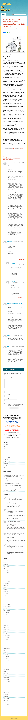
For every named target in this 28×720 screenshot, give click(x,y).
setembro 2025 (7, 585)
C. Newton (6, 446)
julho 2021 (6, 671)
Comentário (10, 377)
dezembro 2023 (7, 629)
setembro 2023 (7, 635)
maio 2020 (6, 694)
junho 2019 (6, 698)
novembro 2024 (7, 606)
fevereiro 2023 (7, 648)
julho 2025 (6, 589)
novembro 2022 (7, 654)
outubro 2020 (7, 683)
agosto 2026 (6, 562)
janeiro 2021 (6, 679)
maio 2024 (6, 618)
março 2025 (6, 597)
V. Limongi (6, 467)
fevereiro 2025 (7, 600)
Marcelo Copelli (7, 457)
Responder (21, 237)
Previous (5, 153)
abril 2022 (6, 665)
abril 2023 (6, 644)
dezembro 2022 (7, 652)
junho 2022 (6, 660)
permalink (21, 148)
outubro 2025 (7, 583)
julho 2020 (6, 690)
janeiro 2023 (6, 650)
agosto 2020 (6, 688)
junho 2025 (6, 591)
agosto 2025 (6, 587)
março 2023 (6, 646)
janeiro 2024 (6, 627)
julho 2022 (6, 658)
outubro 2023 (7, 633)
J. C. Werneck (7, 453)
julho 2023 (6, 639)
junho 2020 (6, 692)
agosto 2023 (6, 637)
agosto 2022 (6, 656)
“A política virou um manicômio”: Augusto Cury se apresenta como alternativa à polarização (15, 499)
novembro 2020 (7, 681)
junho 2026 (6, 566)
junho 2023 (6, 641)
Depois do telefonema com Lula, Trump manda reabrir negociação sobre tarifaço (16, 511)
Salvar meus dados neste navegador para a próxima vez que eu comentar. (15, 405)
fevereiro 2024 (7, 625)
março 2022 (6, 667)
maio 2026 (6, 568)
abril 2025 (6, 595)
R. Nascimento (7, 463)
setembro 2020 (7, 685)
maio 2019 (6, 700)
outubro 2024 (7, 608)
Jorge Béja (6, 455)
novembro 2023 (7, 631)
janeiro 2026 (6, 576)
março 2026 (6, 572)
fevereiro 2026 (7, 574)
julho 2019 (6, 696)
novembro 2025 (7, 581)
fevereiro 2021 (7, 677)
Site (8, 398)
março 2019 (6, 704)
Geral (13, 148)
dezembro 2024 (7, 604)
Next (23, 153)
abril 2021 (6, 675)
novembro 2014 (7, 711)
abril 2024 (6, 621)
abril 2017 (6, 709)
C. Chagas (6, 444)
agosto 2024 (6, 612)
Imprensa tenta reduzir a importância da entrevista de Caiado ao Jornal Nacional (15, 535)
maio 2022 (6, 662)
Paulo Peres (6, 459)
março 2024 (6, 623)
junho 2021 (6, 673)
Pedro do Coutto (7, 461)
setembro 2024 (7, 610)
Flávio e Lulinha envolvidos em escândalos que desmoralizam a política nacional (13, 523)
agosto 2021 (6, 669)
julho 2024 (6, 614)
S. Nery (5, 465)
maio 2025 (6, 593)
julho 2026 (6, 564)
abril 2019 (6, 702)
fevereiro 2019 (7, 706)
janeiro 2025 (6, 602)
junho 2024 (6, 616)
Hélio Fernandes (7, 450)
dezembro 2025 (7, 579)
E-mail (9, 394)
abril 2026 (6, 570)
